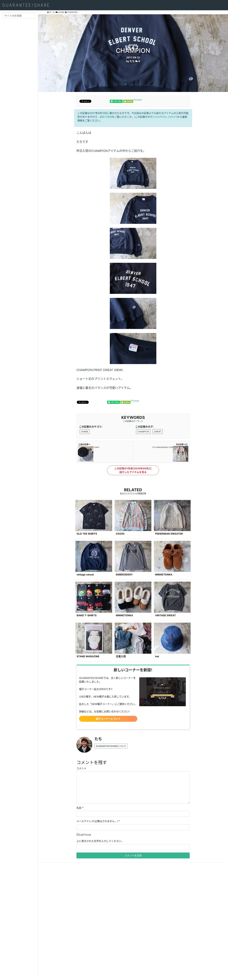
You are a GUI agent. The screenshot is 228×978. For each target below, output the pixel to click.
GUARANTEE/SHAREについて (111, 746)
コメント (81, 768)
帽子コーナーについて (108, 718)
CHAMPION (160, 116)
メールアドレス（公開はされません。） (97, 821)
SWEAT (172, 116)
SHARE (84, 431)
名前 (78, 807)
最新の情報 (106, 116)
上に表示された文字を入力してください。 (100, 841)
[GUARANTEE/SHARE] (25, 5)
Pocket (138, 99)
